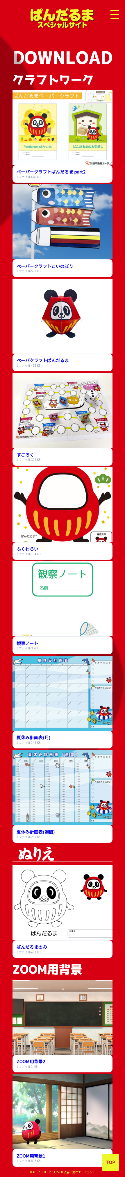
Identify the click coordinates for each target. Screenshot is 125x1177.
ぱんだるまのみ (32, 947)
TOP (110, 1162)
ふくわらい (27, 549)
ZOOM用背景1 (31, 1156)
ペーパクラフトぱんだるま (43, 360)
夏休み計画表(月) (33, 737)
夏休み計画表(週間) (36, 832)
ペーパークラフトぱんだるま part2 (51, 172)
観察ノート (27, 643)
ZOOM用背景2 (31, 1061)
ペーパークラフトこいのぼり (45, 266)
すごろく (25, 455)
